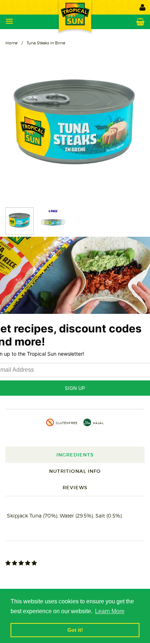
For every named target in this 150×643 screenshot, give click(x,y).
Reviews (75, 487)
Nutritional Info (75, 471)
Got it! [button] (75, 630)
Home (11, 42)
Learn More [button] (110, 611)
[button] (21, 563)
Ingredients (75, 455)
